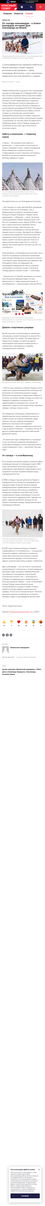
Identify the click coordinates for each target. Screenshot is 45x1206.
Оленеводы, (31, 672)
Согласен (25, 1196)
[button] (22, 179)
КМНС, (39, 669)
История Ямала (8, 674)
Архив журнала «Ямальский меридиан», (19, 669)
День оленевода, (9, 672)
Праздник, (21, 672)
